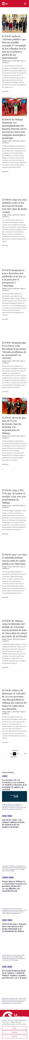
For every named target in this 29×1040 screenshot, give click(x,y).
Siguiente (14, 757)
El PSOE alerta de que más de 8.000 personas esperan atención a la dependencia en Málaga (14, 425)
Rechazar (14, 1036)
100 (25, 754)
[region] (14, 1028)
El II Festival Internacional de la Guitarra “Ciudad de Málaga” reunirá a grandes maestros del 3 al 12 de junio (14, 974)
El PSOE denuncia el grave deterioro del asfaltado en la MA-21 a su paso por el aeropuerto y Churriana (13, 278)
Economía (5, 877)
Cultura (4, 816)
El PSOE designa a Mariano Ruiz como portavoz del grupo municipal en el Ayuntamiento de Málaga (14, 927)
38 (11, 754)
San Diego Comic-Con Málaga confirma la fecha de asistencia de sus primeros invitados (13, 823)
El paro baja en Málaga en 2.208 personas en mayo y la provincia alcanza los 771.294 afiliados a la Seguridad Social (14, 886)
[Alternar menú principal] (25, 4)
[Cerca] (27, 1018)
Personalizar (14, 1032)
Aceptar (14, 1028)
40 (18, 754)
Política (9, 61)
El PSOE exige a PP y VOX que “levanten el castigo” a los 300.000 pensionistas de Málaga (14, 496)
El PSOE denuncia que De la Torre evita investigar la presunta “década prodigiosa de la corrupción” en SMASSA (14, 350)
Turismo (5, 776)
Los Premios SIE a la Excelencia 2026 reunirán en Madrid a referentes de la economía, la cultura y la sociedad (14, 785)
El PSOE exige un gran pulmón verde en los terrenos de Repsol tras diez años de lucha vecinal (14, 206)
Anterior (14, 750)
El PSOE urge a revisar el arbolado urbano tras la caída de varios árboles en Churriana (14, 559)
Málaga (4, 61)
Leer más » (5, 91)
